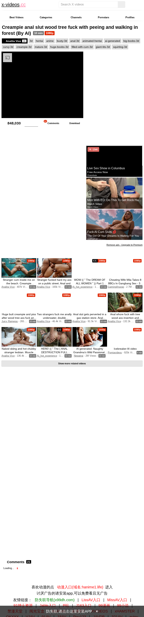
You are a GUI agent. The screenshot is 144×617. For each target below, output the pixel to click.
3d (31, 40)
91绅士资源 (23, 605)
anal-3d (74, 40)
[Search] (121, 4)
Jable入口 (48, 605)
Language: (31, 4)
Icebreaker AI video (125, 348)
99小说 (123, 605)
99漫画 (104, 605)
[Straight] (51, 4)
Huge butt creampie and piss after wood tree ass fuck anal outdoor (19, 318)
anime (50, 40)
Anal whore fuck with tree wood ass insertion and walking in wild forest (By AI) (125, 318)
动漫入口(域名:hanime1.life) (80, 587)
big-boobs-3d (131, 40)
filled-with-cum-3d (82, 46)
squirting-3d (120, 46)
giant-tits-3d (103, 46)
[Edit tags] (130, 46)
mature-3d (41, 46)
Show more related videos (72, 363)
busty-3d (62, 40)
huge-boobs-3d (59, 46)
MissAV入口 (117, 600)
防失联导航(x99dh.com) (55, 600)
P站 (66, 605)
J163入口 (84, 605)
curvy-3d (8, 46)
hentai (39, 40)
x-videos (11, 4)
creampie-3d (24, 46)
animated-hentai (92, 40)
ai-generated (112, 40)
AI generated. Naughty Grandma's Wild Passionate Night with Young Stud (89, 352)
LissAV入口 (91, 600)
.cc (23, 4)
